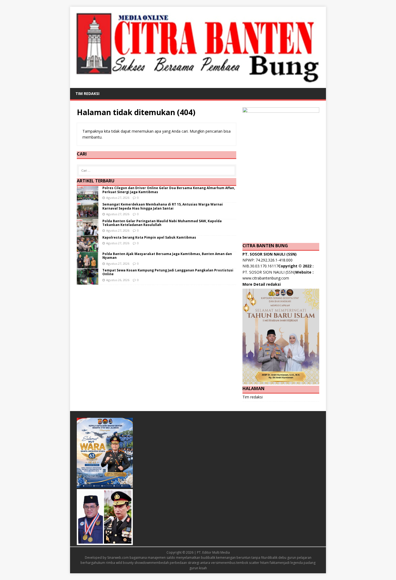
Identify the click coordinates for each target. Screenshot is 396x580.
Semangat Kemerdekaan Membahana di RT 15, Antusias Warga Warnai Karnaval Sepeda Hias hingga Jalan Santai (162, 206)
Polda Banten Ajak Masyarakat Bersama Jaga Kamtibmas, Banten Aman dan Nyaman (167, 256)
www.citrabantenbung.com (265, 278)
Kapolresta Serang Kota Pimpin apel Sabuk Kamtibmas (149, 237)
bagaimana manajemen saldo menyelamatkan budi (169, 557)
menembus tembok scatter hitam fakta (247, 562)
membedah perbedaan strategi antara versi (184, 562)
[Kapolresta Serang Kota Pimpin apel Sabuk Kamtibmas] (87, 248)
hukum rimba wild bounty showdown (123, 562)
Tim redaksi (87, 93)
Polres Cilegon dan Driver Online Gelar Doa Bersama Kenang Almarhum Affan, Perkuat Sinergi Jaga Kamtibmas (168, 190)
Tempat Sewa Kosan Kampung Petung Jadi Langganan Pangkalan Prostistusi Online (167, 272)
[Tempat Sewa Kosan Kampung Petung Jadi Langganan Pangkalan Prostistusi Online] (87, 281)
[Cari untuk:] (156, 170)
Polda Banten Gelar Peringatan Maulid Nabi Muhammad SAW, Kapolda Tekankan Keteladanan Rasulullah (162, 223)
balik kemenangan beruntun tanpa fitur (237, 557)
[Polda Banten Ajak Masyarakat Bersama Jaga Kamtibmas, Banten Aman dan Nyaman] (87, 265)
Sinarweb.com (118, 557)
